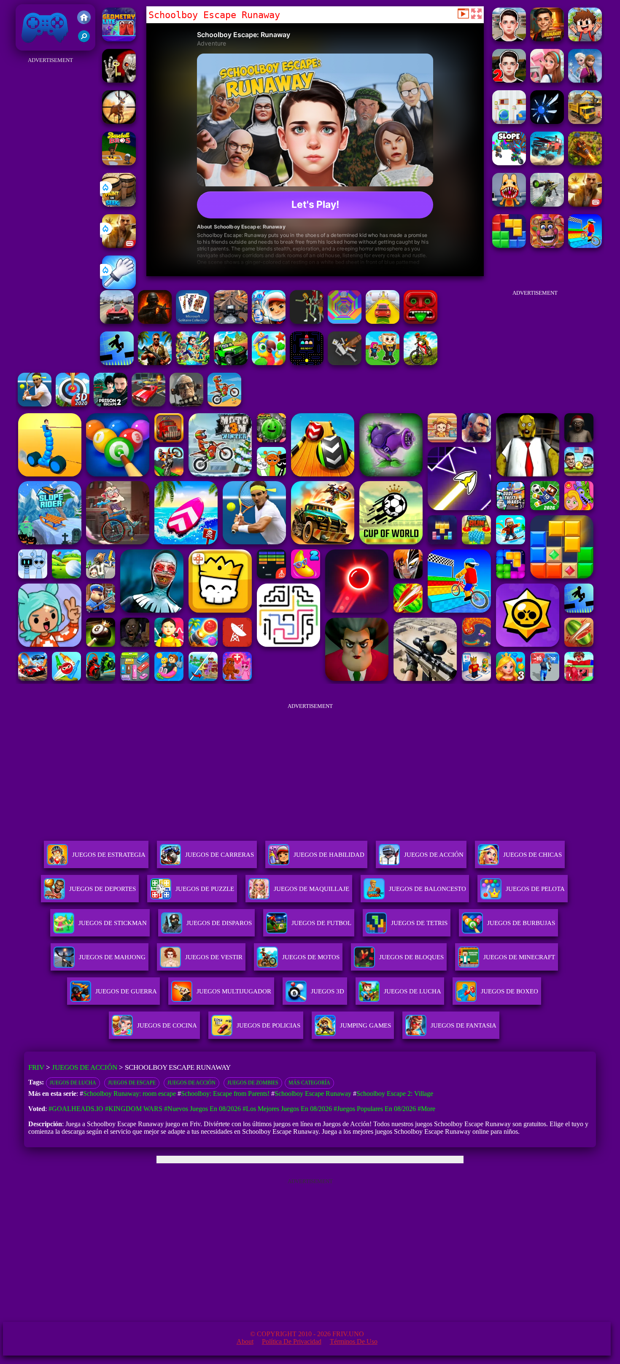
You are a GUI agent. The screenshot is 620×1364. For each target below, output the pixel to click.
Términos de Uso (353, 1341)
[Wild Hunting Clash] (119, 121)
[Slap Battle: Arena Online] (119, 287)
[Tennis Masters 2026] (34, 404)
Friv (36, 1067)
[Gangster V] (119, 245)
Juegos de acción (191, 1083)
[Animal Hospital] (509, 204)
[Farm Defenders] (585, 163)
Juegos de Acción (84, 1067)
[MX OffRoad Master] (420, 362)
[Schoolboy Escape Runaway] (509, 39)
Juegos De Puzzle (204, 888)
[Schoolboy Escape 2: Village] (509, 80)
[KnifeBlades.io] (547, 121)
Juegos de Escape (132, 1083)
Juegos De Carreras (219, 854)
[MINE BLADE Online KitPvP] (193, 362)
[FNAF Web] (547, 245)
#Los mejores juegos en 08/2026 (287, 1108)
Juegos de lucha (73, 1083)
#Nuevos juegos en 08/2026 (202, 1108)
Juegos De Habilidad (329, 854)
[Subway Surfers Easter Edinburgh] (269, 321)
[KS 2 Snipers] (547, 204)
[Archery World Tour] (72, 404)
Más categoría (309, 1083)
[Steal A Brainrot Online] (382, 362)
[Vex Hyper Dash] (117, 362)
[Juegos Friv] (84, 18)
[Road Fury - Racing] (547, 163)
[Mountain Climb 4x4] (231, 362)
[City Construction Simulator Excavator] (585, 121)
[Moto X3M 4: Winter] (224, 404)
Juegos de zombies (252, 1083)
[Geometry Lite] (119, 39)
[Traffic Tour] (117, 321)
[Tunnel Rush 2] (344, 321)
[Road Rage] (306, 321)
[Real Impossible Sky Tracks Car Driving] (382, 321)
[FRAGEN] (155, 321)
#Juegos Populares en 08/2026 (375, 1108)
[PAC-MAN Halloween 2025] (306, 362)
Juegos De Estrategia (109, 854)
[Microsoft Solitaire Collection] (193, 321)
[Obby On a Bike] (585, 245)
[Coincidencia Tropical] (269, 362)
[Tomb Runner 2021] (420, 321)
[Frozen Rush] (585, 80)
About (245, 1341)
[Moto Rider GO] (231, 321)
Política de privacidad (291, 1341)
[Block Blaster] (509, 245)
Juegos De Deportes (102, 888)
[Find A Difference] (509, 121)
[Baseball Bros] (119, 163)
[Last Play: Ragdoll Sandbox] (186, 404)
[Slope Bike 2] (509, 163)
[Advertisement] (50, 192)
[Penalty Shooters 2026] (110, 404)
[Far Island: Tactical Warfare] (155, 362)
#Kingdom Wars (133, 1108)
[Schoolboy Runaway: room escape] (547, 39)
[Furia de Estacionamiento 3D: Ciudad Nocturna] (148, 404)
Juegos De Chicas (532, 854)
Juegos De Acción (434, 854)
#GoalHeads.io (76, 1108)
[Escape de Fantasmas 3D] (119, 80)
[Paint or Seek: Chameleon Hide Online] (119, 204)
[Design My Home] (547, 80)
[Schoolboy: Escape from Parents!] (585, 39)
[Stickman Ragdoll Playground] (344, 362)
